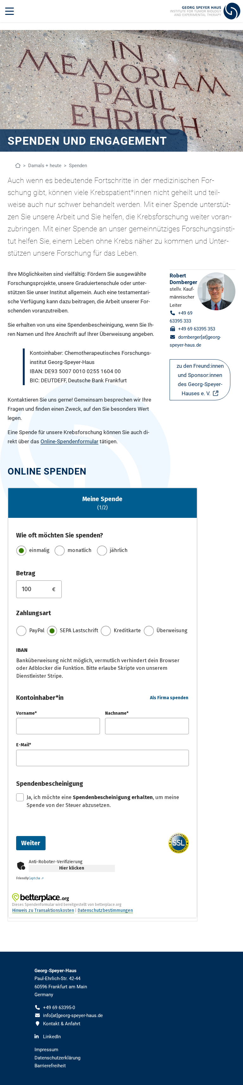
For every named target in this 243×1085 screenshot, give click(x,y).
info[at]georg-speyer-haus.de (73, 1015)
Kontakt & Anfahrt (61, 1024)
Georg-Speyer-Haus (55, 970)
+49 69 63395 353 (196, 329)
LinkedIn (52, 1037)
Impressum (46, 1049)
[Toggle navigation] (9, 11)
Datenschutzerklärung (57, 1058)
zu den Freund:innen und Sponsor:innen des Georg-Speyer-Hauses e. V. (200, 380)
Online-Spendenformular (69, 441)
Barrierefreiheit (50, 1066)
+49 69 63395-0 (59, 1007)
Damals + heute (44, 165)
